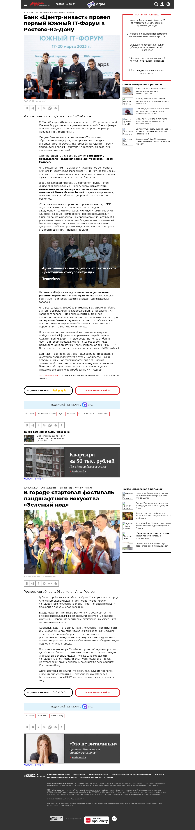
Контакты (159, 774)
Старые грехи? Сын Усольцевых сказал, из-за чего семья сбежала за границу (153, 141)
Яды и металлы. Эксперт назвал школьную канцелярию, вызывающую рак (151, 91)
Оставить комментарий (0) (97, 390)
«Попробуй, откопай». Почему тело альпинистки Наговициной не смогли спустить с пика (152, 111)
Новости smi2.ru (34, 478)
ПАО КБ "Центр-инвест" (35, 101)
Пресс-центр (79, 774)
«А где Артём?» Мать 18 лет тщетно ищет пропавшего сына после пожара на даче (152, 121)
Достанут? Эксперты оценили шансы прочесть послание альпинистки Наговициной (153, 131)
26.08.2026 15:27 (31, 488)
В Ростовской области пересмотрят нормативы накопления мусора (147, 35)
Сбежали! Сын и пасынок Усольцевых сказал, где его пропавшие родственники (153, 535)
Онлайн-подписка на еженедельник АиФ (131, 774)
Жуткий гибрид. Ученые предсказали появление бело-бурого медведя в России (153, 525)
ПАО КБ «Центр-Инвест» (49, 375)
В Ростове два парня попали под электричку (146, 71)
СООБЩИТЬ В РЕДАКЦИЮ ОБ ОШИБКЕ (96, 778)
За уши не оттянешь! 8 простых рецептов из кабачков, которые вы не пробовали (153, 515)
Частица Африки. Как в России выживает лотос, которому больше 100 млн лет (152, 101)
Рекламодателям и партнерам (62, 778)
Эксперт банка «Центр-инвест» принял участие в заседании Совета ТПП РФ (51, 438)
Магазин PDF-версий (98, 774)
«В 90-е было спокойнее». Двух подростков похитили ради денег (152, 544)
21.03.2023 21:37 (31, 12)
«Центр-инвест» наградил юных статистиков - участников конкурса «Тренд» (78, 270)
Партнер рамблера (73, 818)
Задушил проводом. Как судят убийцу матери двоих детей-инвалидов (147, 47)
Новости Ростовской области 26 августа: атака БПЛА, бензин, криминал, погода (147, 23)
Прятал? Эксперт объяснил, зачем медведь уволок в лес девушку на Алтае (152, 505)
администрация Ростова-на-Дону (40, 576)
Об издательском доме (58, 774)
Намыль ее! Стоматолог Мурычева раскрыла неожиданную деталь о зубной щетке (152, 495)
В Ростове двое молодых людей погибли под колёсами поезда (147, 59)
